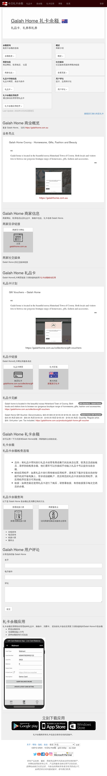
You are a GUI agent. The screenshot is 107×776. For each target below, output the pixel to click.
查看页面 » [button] (62, 72)
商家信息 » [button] (9, 72)
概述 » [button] (60, 55)
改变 (77, 744)
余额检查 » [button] (9, 55)
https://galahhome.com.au (36, 127)
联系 (68, 3)
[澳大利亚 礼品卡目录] (65, 20)
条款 (46, 744)
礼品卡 (29, 3)
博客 (60, 3)
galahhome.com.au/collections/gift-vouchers (18, 385)
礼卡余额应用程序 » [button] (13, 105)
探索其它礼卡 (53, 383)
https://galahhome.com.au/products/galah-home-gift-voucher (62, 420)
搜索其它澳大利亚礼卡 (94, 113)
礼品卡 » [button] (8, 89)
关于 (29, 744)
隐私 (40, 744)
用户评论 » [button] (62, 89)
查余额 (39, 3)
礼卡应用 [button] (50, 3)
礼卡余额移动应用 (48, 277)
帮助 (34, 744)
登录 (102, 3)
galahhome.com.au (18, 246)
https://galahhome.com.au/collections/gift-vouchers (27, 409)
